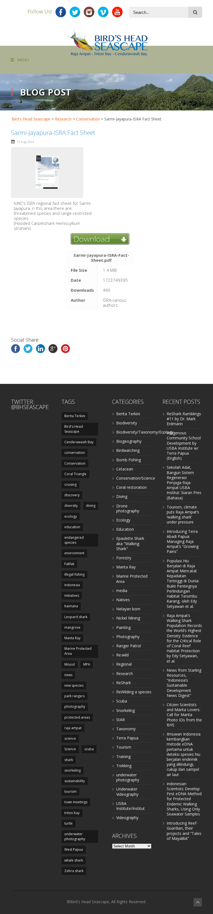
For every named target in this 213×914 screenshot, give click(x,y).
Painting (123, 627)
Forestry (123, 557)
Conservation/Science (135, 478)
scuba (89, 749)
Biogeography (128, 441)
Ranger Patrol (128, 645)
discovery (72, 495)
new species (73, 685)
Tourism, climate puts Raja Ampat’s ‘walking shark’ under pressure (183, 514)
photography (74, 706)
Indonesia (72, 585)
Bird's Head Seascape (31, 119)
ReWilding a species (133, 691)
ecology (70, 516)
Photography (128, 636)
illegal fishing (74, 574)
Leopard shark (75, 617)
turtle (68, 823)
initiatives (71, 595)
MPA (86, 664)
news (68, 675)
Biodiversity (126, 422)
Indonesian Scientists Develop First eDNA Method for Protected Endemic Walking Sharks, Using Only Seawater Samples (184, 799)
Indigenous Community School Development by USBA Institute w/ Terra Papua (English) (184, 445)
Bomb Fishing (128, 459)
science (70, 738)
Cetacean (124, 469)
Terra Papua (127, 738)
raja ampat (73, 728)
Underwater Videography (127, 791)
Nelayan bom (128, 608)
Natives (123, 599)
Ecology (123, 520)
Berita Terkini (74, 416)
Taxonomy (126, 728)
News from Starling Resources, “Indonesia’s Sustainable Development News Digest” (184, 683)
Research (124, 673)
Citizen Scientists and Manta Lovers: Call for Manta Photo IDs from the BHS (184, 714)
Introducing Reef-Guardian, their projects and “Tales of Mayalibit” (184, 830)
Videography (127, 817)
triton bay (72, 812)
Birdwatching (128, 450)
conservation (74, 452)
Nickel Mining (128, 618)
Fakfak (69, 564)
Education (125, 529)
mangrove (72, 627)
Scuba (121, 701)
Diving (121, 496)
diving (90, 505)
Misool (69, 664)
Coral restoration (131, 487)
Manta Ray (72, 638)
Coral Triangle (75, 474)
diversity (71, 505)
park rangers (74, 696)
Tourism (123, 747)
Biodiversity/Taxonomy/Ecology (144, 432)
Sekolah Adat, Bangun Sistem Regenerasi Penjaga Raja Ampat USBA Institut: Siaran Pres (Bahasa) (184, 482)
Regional (124, 664)
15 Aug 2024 (25, 142)
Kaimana (71, 606)
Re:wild (122, 655)
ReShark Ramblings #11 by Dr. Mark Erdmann (184, 418)
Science (70, 749)
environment (74, 553)
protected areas (77, 717)
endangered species (74, 540)
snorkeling (72, 770)
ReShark (123, 682)
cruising (70, 484)
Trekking (123, 765)
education (72, 527)
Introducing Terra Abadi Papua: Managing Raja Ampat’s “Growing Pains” (183, 541)
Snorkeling (125, 710)
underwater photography (74, 836)
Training (123, 756)
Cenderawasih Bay (78, 442)
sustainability (74, 781)
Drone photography (127, 508)
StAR (120, 719)
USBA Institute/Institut (130, 806)
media (121, 590)
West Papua (73, 849)
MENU (23, 59)
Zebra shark (73, 870)
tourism (70, 791)
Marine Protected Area (78, 651)
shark (68, 759)
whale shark (73, 860)
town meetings (75, 802)
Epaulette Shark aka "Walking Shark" (130, 543)
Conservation (74, 463)
